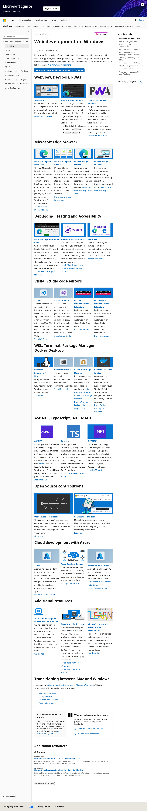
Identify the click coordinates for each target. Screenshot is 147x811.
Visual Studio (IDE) (62, 300)
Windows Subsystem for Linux (40, 372)
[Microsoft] (4, 20)
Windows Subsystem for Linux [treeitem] (16, 71)
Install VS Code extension (72, 265)
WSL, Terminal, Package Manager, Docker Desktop (129, 54)
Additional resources (127, 69)
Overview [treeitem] (10, 46)
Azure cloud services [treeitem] (12, 88)
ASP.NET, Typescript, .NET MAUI (129, 59)
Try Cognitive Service (70, 583)
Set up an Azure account (44, 594)
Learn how (78, 533)
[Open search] (135, 20)
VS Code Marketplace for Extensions (81, 303)
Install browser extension (72, 268)
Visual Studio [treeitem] (10, 54)
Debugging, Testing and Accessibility (128, 45)
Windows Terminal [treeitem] (12, 75)
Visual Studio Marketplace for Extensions (101, 303)
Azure (37, 565)
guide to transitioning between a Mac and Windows (69, 685)
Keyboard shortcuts (47, 693)
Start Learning (94, 653)
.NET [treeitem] (6, 67)
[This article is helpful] (138, 81)
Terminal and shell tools (49, 699)
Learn (37, 34)
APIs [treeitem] (8, 50)
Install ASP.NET (40, 480)
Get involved (39, 536)
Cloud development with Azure (131, 66)
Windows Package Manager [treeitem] (15, 79)
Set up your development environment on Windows (59, 70)
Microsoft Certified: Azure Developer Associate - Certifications (58, 770)
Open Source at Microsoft (46, 517)
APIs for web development (59, 65)
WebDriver (92, 239)
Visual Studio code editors (129, 50)
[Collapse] (29, 32)
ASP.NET (38, 441)
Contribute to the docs (84, 517)
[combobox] (16, 37)
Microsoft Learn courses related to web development (98, 627)
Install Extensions (81, 329)
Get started (39, 654)
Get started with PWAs (97, 135)
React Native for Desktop (72, 624)
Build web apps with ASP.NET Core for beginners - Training (57, 758)
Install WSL (39, 395)
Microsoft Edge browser (128, 41)
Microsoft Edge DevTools (72, 100)
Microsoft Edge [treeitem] (10, 63)
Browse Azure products (98, 565)
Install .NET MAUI (95, 470)
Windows (45, 34)
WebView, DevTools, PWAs (129, 38)
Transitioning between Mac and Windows (129, 73)
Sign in (141, 20)
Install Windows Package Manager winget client (82, 405)
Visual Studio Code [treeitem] (12, 58)
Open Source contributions (129, 63)
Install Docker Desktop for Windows (100, 408)
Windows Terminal (62, 369)
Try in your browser (69, 473)
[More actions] (111, 34)
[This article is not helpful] (141, 81)
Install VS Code (40, 339)
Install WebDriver (95, 258)
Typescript (65, 441)
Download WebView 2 (43, 116)
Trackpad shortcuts (47, 696)
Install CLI (65, 271)
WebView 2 (39, 100)
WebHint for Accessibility (72, 239)
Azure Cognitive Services (72, 564)
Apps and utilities (46, 703)
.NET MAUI (92, 441)
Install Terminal (61, 389)
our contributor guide (48, 732)
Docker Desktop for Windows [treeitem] (16, 84)
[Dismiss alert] (142, 4)
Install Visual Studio (62, 336)
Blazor (41, 463)
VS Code (37, 300)
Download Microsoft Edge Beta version (83, 190)
